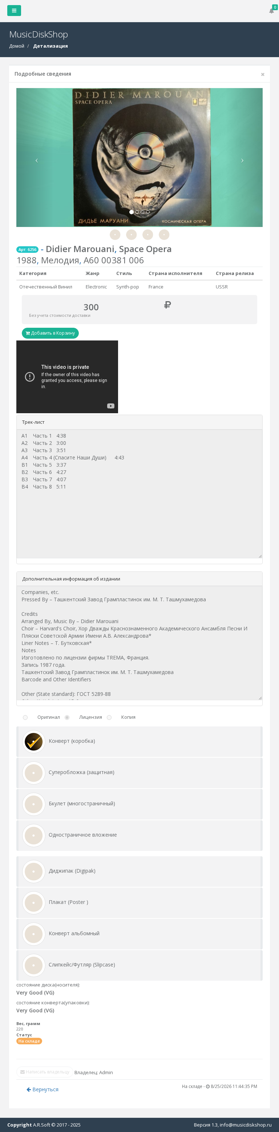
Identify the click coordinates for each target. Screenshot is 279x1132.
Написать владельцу (47, 1072)
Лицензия (90, 717)
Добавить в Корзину (52, 333)
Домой (16, 46)
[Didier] (115, 234)
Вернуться (44, 1089)
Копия (128, 717)
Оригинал (48, 717)
